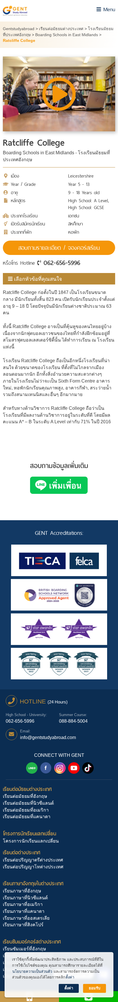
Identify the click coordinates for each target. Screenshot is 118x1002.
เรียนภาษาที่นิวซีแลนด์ (25, 897)
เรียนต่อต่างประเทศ (21, 852)
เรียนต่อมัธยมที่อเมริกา (26, 810)
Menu (108, 9)
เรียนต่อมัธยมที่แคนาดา (26, 816)
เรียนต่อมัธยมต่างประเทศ (27, 789)
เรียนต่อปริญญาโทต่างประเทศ (33, 866)
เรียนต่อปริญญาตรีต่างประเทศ (33, 859)
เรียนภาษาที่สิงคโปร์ (23, 924)
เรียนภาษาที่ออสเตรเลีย (26, 918)
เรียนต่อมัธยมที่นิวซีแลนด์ (28, 803)
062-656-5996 (62, 263)
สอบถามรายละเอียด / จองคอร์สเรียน (59, 248)
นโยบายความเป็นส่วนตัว (32, 971)
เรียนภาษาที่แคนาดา (23, 911)
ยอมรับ (94, 988)
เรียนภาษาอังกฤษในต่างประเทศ (33, 883)
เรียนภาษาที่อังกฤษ (22, 890)
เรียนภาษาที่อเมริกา (23, 904)
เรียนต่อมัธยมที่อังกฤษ (25, 796)
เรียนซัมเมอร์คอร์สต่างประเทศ (32, 941)
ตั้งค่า (70, 977)
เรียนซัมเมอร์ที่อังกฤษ (24, 948)
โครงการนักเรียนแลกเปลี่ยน (29, 833)
